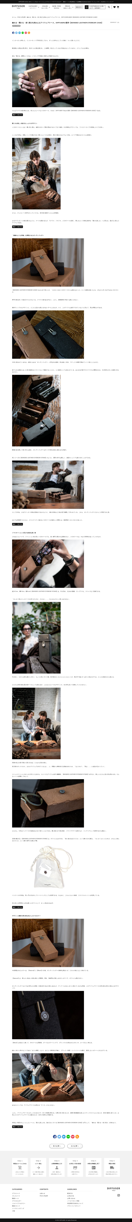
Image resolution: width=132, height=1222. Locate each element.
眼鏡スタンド (16, 1206)
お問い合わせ (71, 1198)
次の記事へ (75, 1146)
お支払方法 (70, 1196)
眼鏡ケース (15, 1198)
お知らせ (42, 1193)
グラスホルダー (16, 1201)
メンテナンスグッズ (18, 1208)
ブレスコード (16, 1196)
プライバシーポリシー (74, 1206)
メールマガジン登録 (73, 1201)
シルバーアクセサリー (18, 1203)
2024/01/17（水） (115, 22)
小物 (13, 1211)
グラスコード (16, 1193)
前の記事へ (57, 1146)
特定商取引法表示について (75, 1203)
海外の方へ (79, 7)
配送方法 (70, 1193)
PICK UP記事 (16, 25)
